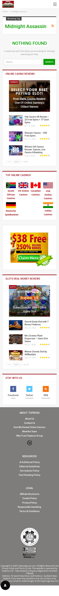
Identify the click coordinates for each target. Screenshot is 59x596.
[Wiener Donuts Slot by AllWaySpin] (15, 355)
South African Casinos (11, 194)
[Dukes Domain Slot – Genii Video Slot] (29, 301)
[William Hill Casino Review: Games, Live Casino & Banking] (15, 150)
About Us (29, 418)
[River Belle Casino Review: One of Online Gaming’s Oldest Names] (29, 96)
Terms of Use (25, 568)
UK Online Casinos (23, 192)
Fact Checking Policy (29, 475)
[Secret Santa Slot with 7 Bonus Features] (15, 325)
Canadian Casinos (36, 192)
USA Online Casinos (48, 194)
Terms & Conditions (29, 511)
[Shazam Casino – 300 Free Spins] (15, 136)
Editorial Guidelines (29, 466)
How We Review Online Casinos (29, 427)
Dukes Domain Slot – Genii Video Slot (29, 309)
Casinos (14, 82)
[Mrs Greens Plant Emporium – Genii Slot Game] (15, 339)
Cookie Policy (29, 498)
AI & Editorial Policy (30, 462)
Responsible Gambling (29, 507)
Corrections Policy (29, 470)
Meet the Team (29, 431)
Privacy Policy (29, 502)
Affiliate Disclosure (29, 494)
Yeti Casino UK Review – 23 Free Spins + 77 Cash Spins (37, 120)
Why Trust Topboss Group (29, 435)
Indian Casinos (48, 212)
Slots (13, 287)
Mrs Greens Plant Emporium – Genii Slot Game (36, 338)
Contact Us (29, 423)
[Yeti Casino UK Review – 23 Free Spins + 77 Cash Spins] (15, 120)
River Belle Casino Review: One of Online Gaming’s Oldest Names (29, 102)
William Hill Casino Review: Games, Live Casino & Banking (35, 149)
